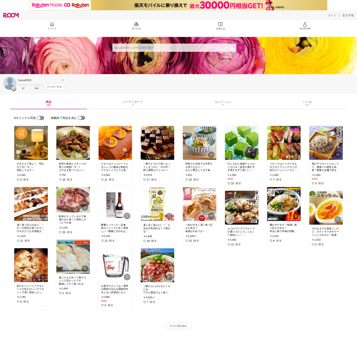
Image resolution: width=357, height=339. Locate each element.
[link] (31, 143)
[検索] (240, 48)
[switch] (40, 118)
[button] (10, 83)
